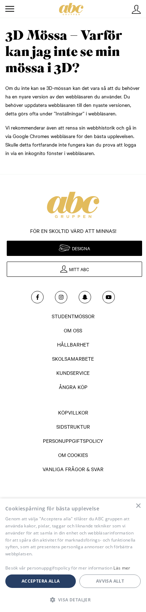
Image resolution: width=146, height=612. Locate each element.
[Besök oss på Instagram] (61, 297)
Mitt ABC (136, 9)
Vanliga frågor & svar (73, 469)
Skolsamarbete (73, 358)
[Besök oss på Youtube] (108, 297)
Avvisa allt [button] (110, 581)
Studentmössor (73, 316)
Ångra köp (73, 386)
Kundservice (73, 372)
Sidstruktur (73, 426)
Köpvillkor (73, 412)
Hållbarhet (73, 344)
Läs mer (121, 568)
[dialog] (73, 555)
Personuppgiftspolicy (73, 440)
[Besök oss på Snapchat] (85, 297)
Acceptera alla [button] (41, 581)
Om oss (73, 330)
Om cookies (73, 454)
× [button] (138, 506)
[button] (73, 599)
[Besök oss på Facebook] (37, 297)
